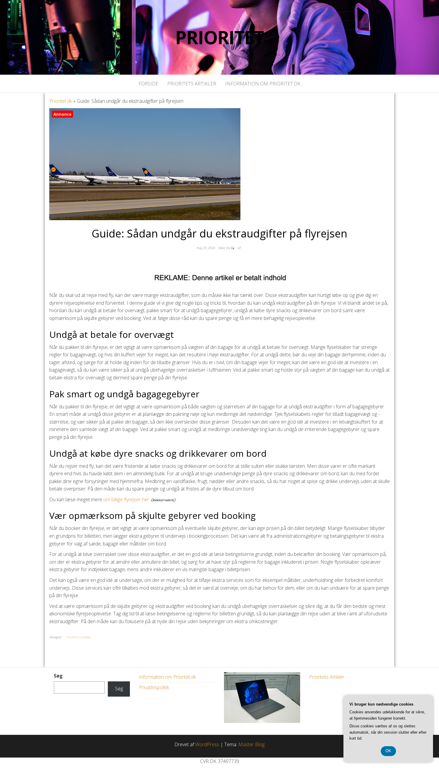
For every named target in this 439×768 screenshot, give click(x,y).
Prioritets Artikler (191, 83)
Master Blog (251, 744)
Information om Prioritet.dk (262, 83)
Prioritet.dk (60, 101)
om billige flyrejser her (126, 499)
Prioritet (219, 37)
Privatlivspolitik (154, 687)
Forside (148, 83)
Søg (58, 675)
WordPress (207, 744)
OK (388, 751)
